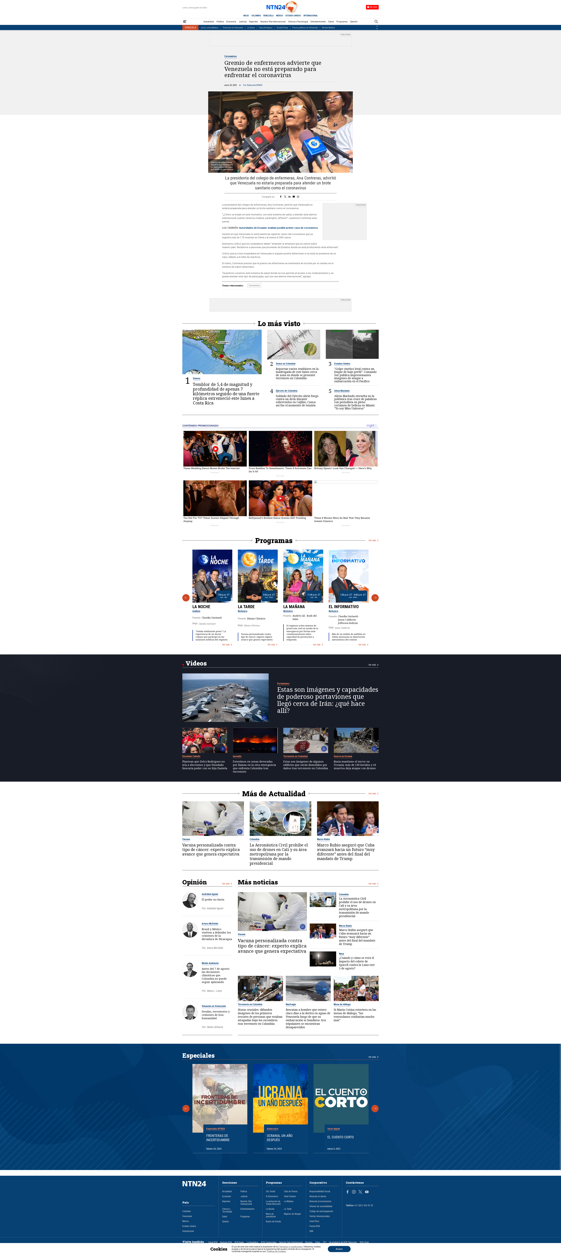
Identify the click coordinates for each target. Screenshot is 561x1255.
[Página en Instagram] (354, 1192)
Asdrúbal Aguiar (210, 894)
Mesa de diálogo (342, 1004)
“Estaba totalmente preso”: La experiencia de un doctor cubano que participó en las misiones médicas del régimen (212, 635)
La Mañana (294, 606)
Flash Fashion (290, 1196)
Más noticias (258, 882)
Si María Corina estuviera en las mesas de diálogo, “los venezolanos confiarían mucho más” (355, 1015)
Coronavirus (230, 56)
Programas (342, 21)
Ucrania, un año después (280, 1138)
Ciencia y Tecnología (298, 21)
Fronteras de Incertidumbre (218, 1138)
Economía (231, 21)
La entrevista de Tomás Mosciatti (273, 1202)
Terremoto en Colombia (295, 756)
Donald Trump (282, 27)
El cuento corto (340, 1137)
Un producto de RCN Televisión (343, 1242)
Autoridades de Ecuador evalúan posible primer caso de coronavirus (278, 227)
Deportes (253, 21)
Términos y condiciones (291, 1247)
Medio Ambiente (210, 963)
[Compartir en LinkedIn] (289, 197)
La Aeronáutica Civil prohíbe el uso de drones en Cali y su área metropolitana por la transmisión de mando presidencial (279, 854)
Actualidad (209, 21)
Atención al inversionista (320, 1201)
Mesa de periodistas (271, 1215)
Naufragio (291, 1004)
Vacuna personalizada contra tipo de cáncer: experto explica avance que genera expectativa (257, 637)
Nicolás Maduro (328, 27)
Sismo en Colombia (285, 363)
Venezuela (187, 1216)
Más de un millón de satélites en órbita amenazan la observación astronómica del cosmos (349, 637)
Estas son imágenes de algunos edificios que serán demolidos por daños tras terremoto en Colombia (305, 765)
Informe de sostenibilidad (320, 1206)
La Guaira (251, 27)
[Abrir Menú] (184, 22)
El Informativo (344, 606)
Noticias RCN (226, 1242)
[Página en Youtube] (367, 1192)
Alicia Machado (342, 390)
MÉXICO (279, 15)
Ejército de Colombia (286, 390)
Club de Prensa (290, 1191)
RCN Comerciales (269, 1242)
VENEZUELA (268, 15)
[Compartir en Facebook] (281, 197)
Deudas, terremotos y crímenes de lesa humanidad (216, 1015)
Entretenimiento (318, 21)
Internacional (188, 1231)
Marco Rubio (323, 839)
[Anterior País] (377, 26)
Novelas (308, 1242)
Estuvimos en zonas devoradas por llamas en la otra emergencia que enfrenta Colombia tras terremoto (254, 766)
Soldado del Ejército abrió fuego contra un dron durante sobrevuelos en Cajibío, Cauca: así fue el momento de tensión (297, 400)
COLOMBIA (256, 15)
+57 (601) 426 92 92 (363, 1205)
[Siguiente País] (377, 29)
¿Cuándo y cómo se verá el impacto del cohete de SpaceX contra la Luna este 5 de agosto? (357, 963)
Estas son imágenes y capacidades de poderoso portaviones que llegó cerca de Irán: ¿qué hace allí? (327, 700)
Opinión (353, 21)
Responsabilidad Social (319, 1191)
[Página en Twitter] (360, 1192)
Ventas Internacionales (319, 1216)
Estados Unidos (342, 363)
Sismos (196, 378)
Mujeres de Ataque (292, 1214)
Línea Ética (314, 1221)
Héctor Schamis (215, 1027)
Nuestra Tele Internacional (273, 21)
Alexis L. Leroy (214, 990)
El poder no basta (213, 899)
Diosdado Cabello (191, 756)
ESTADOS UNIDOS (293, 15)
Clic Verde (270, 1191)
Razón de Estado (273, 1221)
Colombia (254, 839)
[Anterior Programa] (186, 597)
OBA (311, 1231)
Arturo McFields (210, 923)
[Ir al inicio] (198, 1188)
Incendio (237, 756)
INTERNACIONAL (310, 15)
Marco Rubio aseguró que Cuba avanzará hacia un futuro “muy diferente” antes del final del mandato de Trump (346, 852)
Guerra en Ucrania (343, 756)
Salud (331, 21)
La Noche (201, 606)
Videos (196, 663)
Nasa (341, 953)
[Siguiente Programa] (375, 597)
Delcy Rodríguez (265, 27)
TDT (324, 1242)
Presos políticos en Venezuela (305, 27)
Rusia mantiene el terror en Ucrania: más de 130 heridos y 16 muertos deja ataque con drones (355, 765)
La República (252, 1242)
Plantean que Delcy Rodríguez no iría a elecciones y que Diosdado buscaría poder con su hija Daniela (204, 765)
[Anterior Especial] (186, 1108)
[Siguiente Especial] (375, 1108)
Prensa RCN (314, 1226)
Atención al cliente (317, 1196)
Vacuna (186, 839)
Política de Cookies (276, 1251)
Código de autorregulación (321, 1211)
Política (220, 21)
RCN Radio (239, 1242)
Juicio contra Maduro (209, 27)
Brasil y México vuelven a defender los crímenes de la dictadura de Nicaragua (217, 934)
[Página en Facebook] (347, 1192)
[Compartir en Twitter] (285, 197)
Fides (317, 1242)
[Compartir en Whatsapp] (298, 197)
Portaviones (283, 683)
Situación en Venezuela (214, 1006)
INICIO (246, 15)
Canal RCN (212, 1242)
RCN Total (364, 1242)
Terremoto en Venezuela (233, 27)
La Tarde (246, 606)
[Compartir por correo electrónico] (294, 197)
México (185, 1221)
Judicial (243, 21)
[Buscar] (376, 22)
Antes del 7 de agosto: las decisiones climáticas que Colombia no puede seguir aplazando (216, 975)
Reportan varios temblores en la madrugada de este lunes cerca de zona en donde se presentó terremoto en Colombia (297, 373)
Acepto (339, 1249)
